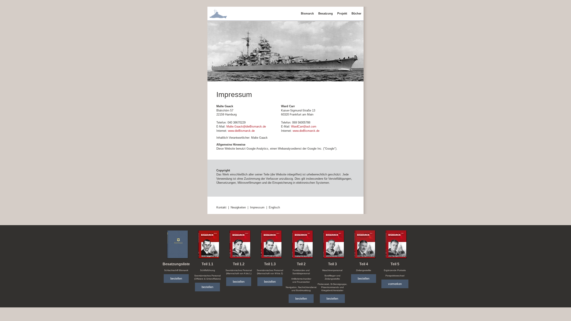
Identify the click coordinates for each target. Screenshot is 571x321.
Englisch (274, 207)
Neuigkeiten (238, 207)
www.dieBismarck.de (241, 130)
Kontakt (221, 207)
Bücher (356, 13)
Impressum (257, 207)
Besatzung (325, 13)
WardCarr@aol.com (303, 126)
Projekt (342, 13)
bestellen (176, 278)
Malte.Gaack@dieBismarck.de (246, 126)
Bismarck (307, 13)
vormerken (395, 284)
